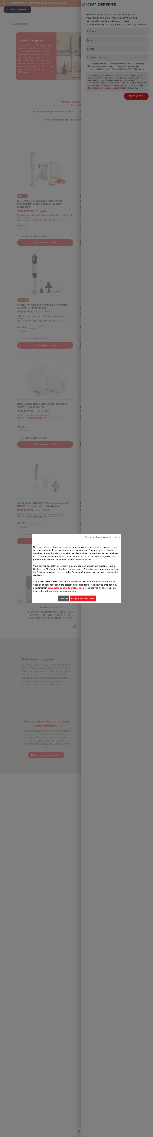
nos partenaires (63, 547)
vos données (53, 553)
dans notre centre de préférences (66, 588)
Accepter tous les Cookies (83, 598)
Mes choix (63, 598)
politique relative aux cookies (60, 591)
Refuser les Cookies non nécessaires (102, 537)
